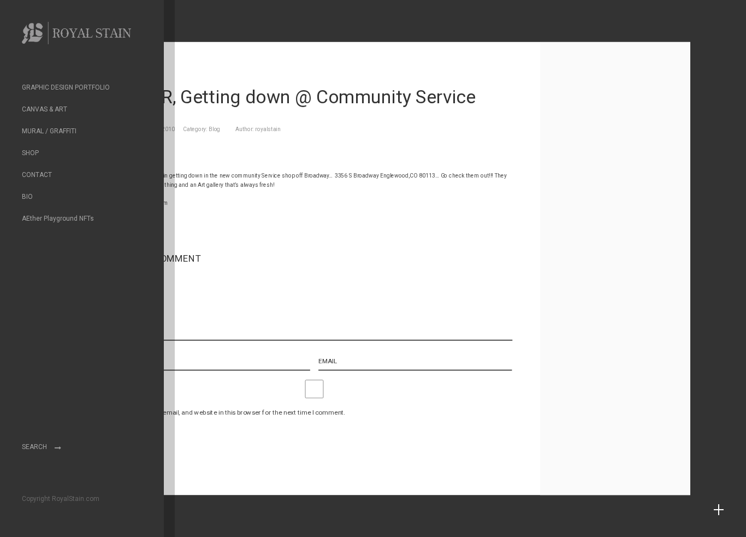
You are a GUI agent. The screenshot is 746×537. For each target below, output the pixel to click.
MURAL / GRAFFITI (49, 131)
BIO (27, 196)
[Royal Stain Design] (76, 38)
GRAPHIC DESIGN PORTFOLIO (66, 87)
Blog (214, 129)
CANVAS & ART (44, 109)
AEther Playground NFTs (58, 218)
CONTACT (37, 175)
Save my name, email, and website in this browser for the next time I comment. (230, 412)
